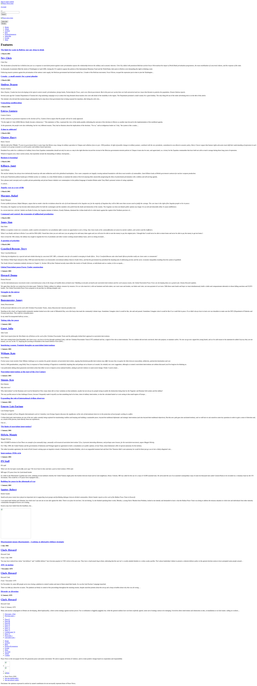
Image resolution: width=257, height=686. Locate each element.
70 (7, 625)
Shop (6, 40)
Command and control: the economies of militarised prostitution (27, 214)
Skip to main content (7, 2)
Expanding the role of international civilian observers (23, 398)
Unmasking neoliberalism (11, 103)
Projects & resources (11, 646)
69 (7, 623)
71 (7, 627)
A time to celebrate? (9, 129)
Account (3, 7)
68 (7, 621)
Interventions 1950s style (11, 453)
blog (6, 32)
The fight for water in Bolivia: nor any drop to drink (22, 50)
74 (10, 632)
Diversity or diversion (9, 591)
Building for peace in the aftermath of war (18, 481)
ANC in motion (7, 565)
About (7, 29)
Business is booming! (9, 158)
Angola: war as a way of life (12, 187)
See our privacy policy (12, 680)
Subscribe (4, 21)
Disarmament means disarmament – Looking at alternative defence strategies (32, 542)
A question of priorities (10, 241)
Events (7, 38)
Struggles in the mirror (10, 292)
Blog (6, 644)
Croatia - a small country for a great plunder (19, 76)
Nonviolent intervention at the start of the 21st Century (23, 372)
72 (7, 628)
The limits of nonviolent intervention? (16, 426)
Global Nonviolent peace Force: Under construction (22, 267)
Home (7, 27)
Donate (4, 23)
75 (7, 634)
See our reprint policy (11, 678)
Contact (7, 655)
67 (7, 619)
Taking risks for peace (10, 320)
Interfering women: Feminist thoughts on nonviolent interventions (28, 345)
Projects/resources (10, 34)
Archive (7, 31)
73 (7, 630)
